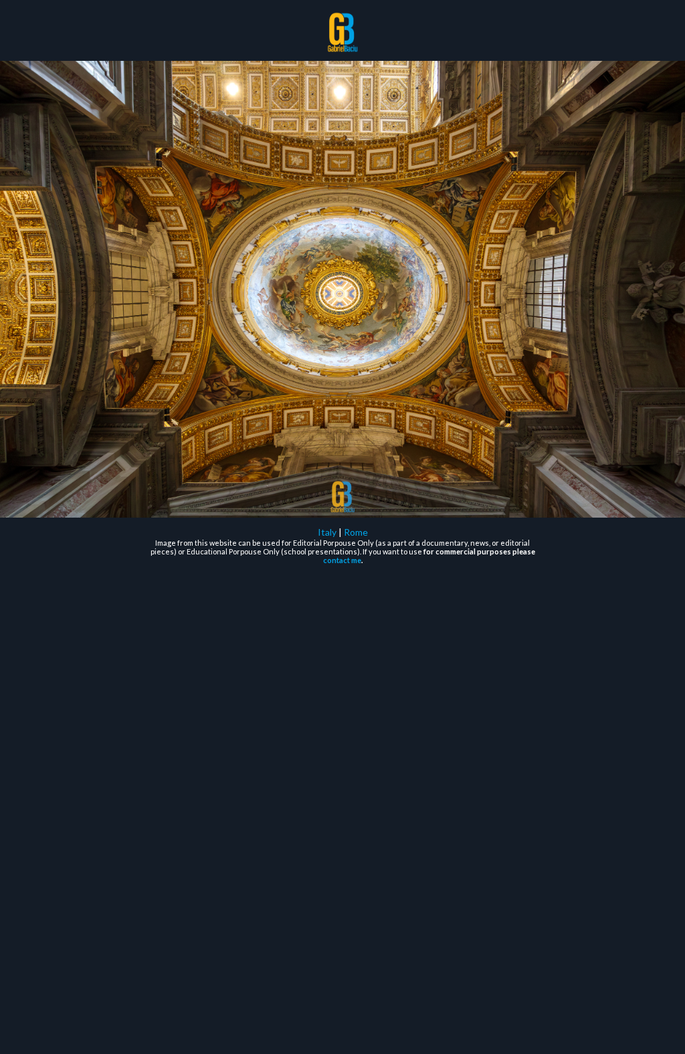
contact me (342, 560)
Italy (327, 532)
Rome (356, 532)
